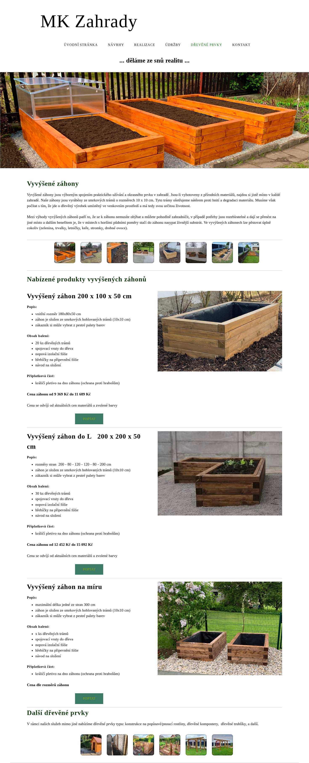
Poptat (89, 419)
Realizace (144, 45)
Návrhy (116, 45)
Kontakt (241, 45)
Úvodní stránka (81, 45)
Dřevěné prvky (206, 45)
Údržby (173, 45)
